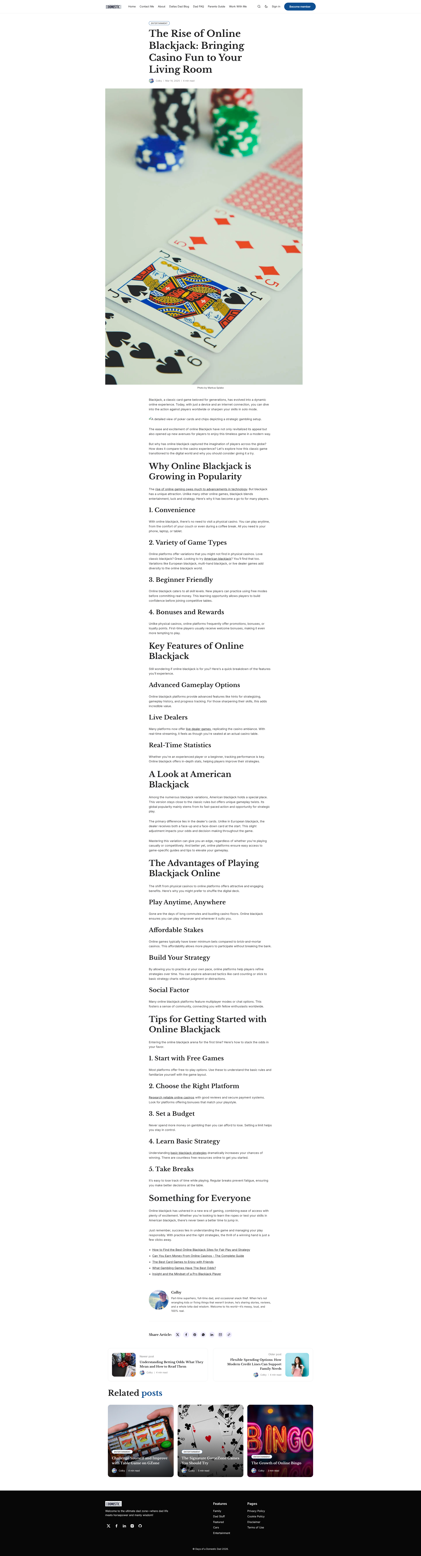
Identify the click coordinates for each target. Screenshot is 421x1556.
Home (132, 6)
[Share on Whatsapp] (203, 1335)
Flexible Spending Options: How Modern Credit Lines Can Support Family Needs (254, 1364)
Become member (299, 6)
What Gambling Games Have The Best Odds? (184, 1268)
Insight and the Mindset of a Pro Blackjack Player (186, 1274)
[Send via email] (220, 1335)
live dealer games (198, 729)
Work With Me (238, 6)
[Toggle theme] (266, 6)
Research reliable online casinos (171, 1097)
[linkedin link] (124, 1526)
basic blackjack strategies (189, 1153)
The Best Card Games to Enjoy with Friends (183, 1262)
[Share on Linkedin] (212, 1335)
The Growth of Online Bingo (276, 1463)
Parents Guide (216, 6)
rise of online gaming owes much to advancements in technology (201, 489)
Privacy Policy (256, 1511)
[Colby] (151, 80)
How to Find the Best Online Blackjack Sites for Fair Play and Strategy (201, 1249)
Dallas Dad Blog (179, 6)
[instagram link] (132, 1526)
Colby (159, 80)
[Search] (259, 6)
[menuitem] (132, 6)
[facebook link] (116, 1526)
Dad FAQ (198, 6)
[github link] (140, 1526)
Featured (218, 1522)
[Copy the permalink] (229, 1335)
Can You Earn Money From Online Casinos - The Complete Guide (198, 1256)
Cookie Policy (256, 1516)
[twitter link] (108, 1526)
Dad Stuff (219, 1516)
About (161, 6)
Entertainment (221, 1533)
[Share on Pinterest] (195, 1335)
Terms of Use (255, 1527)
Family (217, 1511)
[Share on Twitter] (178, 1335)
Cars (216, 1527)
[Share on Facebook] (186, 1335)
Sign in (276, 6)
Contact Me (147, 6)
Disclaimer (253, 1522)
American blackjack (217, 558)
